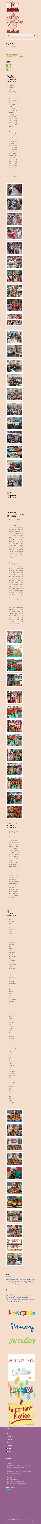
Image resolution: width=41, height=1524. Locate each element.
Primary (9, 57)
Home (7, 46)
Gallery (9, 1448)
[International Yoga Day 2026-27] (14, 643)
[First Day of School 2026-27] (14, 1122)
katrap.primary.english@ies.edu (16, 1481)
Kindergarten (15, 55)
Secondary (18, 57)
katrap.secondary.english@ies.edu (17, 1483)
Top (33, 1522)
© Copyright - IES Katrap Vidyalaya (14, 1519)
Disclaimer (8, 1520)
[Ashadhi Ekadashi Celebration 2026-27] (14, 197)
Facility (9, 1442)
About (9, 1436)
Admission (10, 1445)
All (7, 55)
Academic (10, 1439)
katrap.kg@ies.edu (12, 1479)
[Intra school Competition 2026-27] (14, 343)
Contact (9, 1451)
